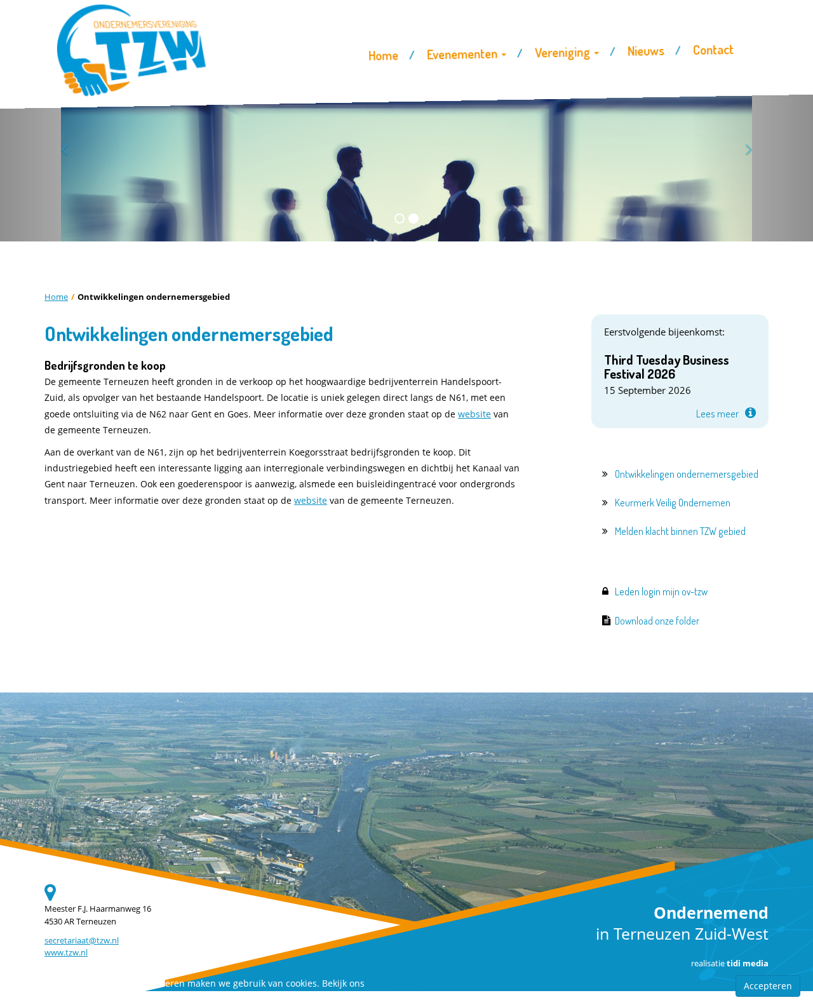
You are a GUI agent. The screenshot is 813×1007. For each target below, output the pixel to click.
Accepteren (768, 986)
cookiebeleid (393, 983)
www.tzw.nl (66, 952)
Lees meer (717, 413)
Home (56, 297)
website (474, 414)
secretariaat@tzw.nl (81, 940)
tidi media (748, 963)
